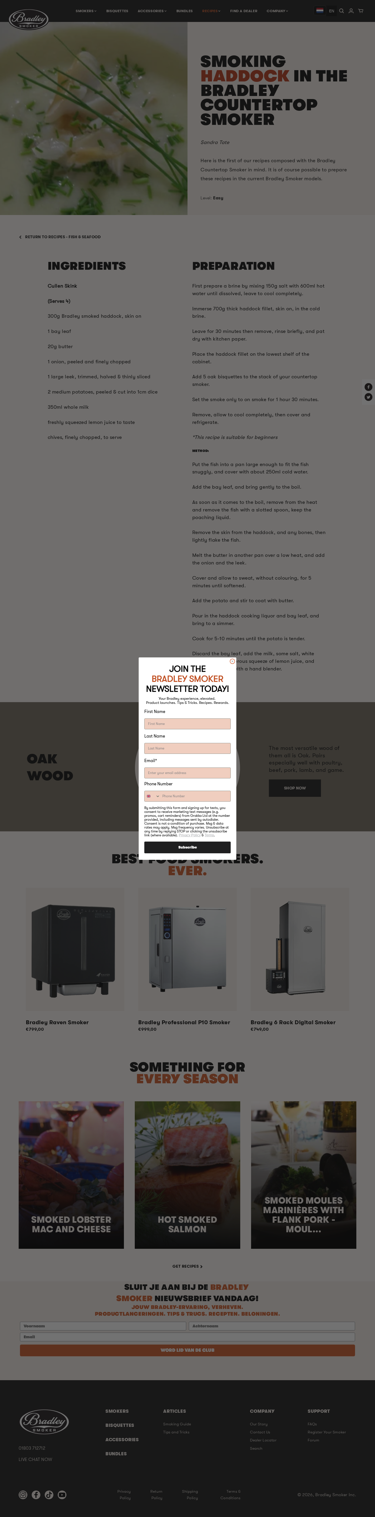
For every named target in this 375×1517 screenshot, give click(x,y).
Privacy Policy (190, 835)
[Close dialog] (232, 661)
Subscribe (187, 847)
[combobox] (152, 796)
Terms (209, 835)
